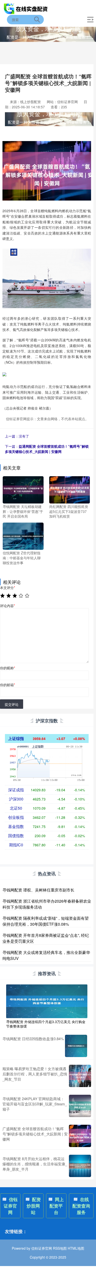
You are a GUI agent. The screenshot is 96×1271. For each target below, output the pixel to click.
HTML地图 (76, 1248)
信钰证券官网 (11, 1205)
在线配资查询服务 (81, 1205)
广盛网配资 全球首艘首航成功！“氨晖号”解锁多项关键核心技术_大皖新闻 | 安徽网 (35, 1134)
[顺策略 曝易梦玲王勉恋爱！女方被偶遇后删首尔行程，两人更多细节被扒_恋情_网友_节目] (80, 1076)
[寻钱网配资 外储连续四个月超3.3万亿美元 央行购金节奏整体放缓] (46, 1000)
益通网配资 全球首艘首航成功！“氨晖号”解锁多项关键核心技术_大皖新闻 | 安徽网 (47, 449)
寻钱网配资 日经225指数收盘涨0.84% (33, 1038)
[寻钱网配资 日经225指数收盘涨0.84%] (76, 1046)
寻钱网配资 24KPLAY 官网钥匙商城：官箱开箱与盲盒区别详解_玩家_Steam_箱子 (34, 1104)
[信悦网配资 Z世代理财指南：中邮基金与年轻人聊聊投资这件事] (23, 535)
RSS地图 (60, 1248)
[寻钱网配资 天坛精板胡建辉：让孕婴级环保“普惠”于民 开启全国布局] (23, 489)
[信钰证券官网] (26, 8)
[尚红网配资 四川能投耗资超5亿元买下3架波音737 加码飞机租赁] (69, 489)
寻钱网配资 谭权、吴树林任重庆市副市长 (38, 890)
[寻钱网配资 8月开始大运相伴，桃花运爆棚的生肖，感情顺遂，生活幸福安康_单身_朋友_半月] (80, 1166)
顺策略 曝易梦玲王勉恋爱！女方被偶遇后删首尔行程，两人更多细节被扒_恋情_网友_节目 (34, 1074)
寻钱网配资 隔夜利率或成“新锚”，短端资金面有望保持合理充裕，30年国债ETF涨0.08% (45, 921)
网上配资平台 (56, 1205)
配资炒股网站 (34, 1205)
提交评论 (11, 704)
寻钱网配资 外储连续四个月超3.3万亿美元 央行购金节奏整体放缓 (45, 1024)
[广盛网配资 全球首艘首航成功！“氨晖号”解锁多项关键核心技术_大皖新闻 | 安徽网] (80, 1136)
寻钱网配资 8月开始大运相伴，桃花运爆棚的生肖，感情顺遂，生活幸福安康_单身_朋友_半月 (34, 1164)
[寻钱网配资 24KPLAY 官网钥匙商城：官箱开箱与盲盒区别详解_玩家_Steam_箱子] (80, 1106)
